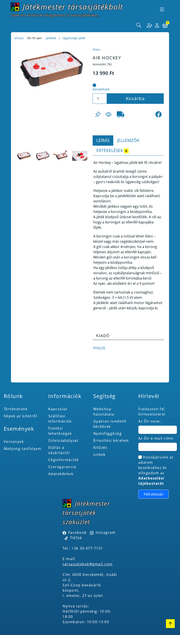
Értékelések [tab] (111, 150)
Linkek (99, 454)
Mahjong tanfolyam (22, 448)
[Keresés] (138, 25)
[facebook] (158, 114)
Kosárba (135, 98)
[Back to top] (170, 623)
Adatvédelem (61, 473)
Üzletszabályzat (63, 440)
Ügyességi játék (74, 38)
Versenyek (14, 441)
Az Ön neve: (149, 421)
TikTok (75, 537)
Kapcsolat (58, 409)
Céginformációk (63, 459)
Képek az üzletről (20, 416)
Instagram (105, 532)
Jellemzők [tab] (128, 140)
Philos (97, 49)
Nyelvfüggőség (107, 433)
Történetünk (16, 409)
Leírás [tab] (103, 140)
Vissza (18, 38)
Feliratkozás (153, 494)
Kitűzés (100, 447)
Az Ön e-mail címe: (156, 438)
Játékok (51, 38)
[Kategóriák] (162, 9)
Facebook (77, 532)
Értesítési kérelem (111, 440)
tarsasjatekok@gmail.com (88, 564)
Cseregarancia (62, 466)
